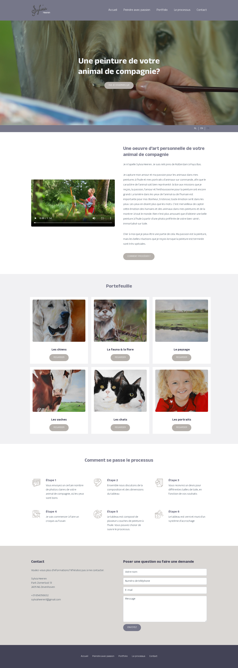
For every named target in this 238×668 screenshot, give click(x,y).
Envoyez (132, 627)
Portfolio (162, 10)
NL (195, 128)
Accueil (112, 10)
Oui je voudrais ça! (119, 85)
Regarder (120, 428)
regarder (58, 358)
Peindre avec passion (136, 10)
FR (208, 128)
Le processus (182, 10)
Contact (202, 10)
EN (201, 128)
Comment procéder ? (138, 256)
